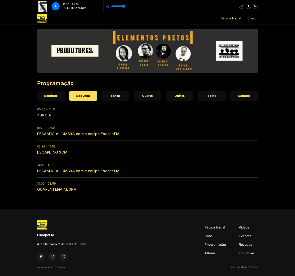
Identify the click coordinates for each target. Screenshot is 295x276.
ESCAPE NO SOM (52, 152)
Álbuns (210, 253)
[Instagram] (241, 6)
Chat (251, 18)
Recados (245, 245)
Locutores (247, 253)
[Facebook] (248, 6)
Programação (215, 245)
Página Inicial (231, 18)
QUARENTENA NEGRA (56, 189)
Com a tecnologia (238, 267)
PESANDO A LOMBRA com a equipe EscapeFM (78, 133)
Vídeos (244, 227)
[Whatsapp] (255, 6)
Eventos (245, 236)
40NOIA (44, 115)
